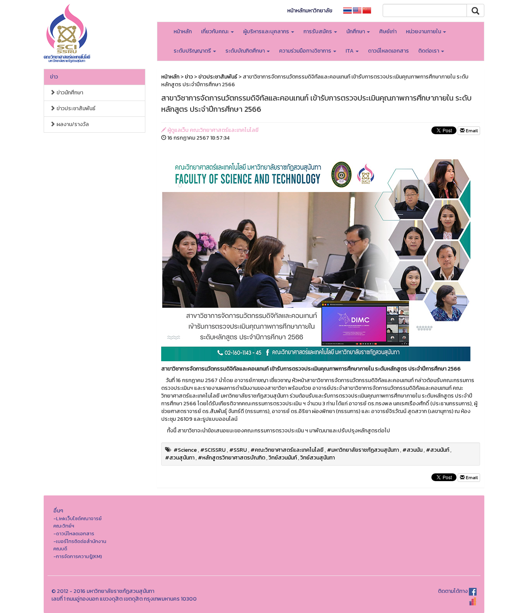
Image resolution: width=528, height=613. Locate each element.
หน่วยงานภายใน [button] (424, 31)
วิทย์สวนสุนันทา (317, 458)
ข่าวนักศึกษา (69, 93)
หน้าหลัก (183, 31)
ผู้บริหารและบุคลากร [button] (266, 31)
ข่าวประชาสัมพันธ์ (75, 108)
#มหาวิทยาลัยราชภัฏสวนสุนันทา (363, 450)
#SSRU (238, 450)
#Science (185, 450)
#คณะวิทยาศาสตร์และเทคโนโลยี (287, 450)
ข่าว (54, 77)
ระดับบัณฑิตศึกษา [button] (245, 51)
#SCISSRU (213, 450)
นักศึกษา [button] (356, 31)
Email (471, 130)
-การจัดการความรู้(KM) (77, 556)
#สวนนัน (412, 450)
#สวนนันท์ (437, 450)
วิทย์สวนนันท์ (283, 458)
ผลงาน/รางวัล (72, 124)
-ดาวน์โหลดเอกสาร (73, 533)
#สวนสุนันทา (179, 458)
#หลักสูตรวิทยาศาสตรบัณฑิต (231, 458)
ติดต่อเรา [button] (429, 51)
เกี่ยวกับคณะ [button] (215, 31)
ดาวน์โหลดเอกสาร (388, 51)
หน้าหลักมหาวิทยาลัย (309, 11)
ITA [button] (350, 51)
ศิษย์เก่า (388, 31)
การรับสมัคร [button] (318, 31)
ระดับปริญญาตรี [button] (193, 51)
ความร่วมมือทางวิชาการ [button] (305, 51)
